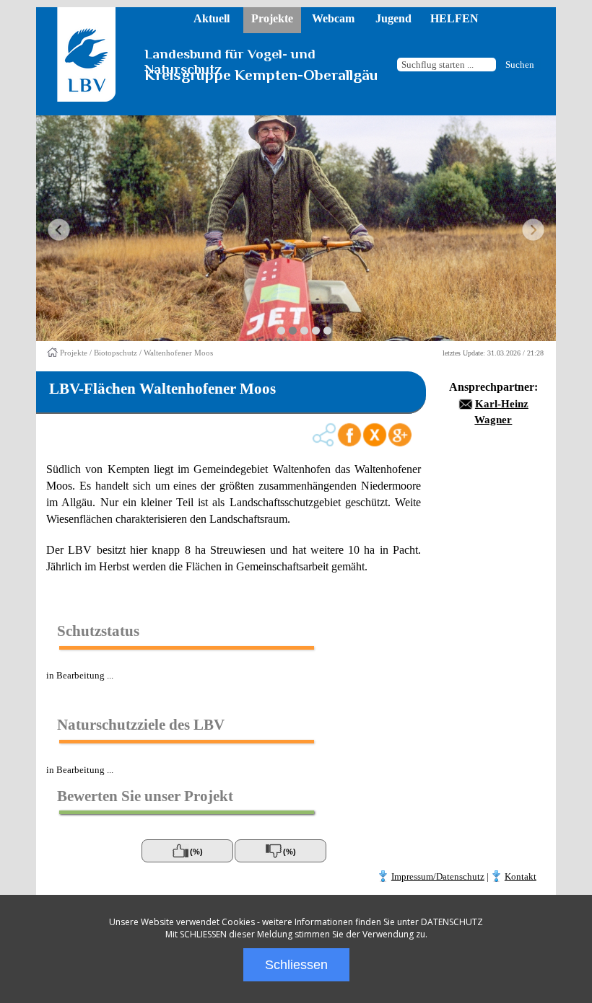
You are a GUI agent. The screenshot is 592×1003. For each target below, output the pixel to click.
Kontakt (520, 876)
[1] (281, 331)
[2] (293, 331)
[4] (316, 331)
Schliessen (296, 965)
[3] (304, 331)
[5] (327, 331)
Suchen (519, 64)
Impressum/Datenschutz (437, 876)
